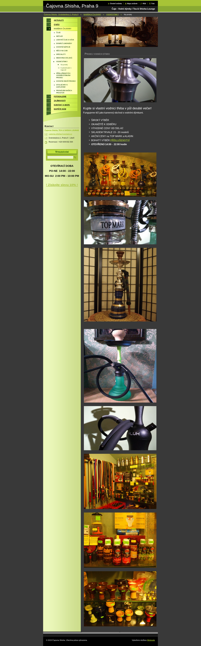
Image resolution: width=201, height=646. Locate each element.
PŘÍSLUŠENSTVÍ (119, 140)
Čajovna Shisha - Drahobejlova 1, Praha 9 (61, 14)
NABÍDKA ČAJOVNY (92, 14)
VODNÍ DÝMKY (112, 14)
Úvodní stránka (116, 3)
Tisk (153, 3)
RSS (144, 3)
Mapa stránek (132, 3)
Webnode (151, 640)
